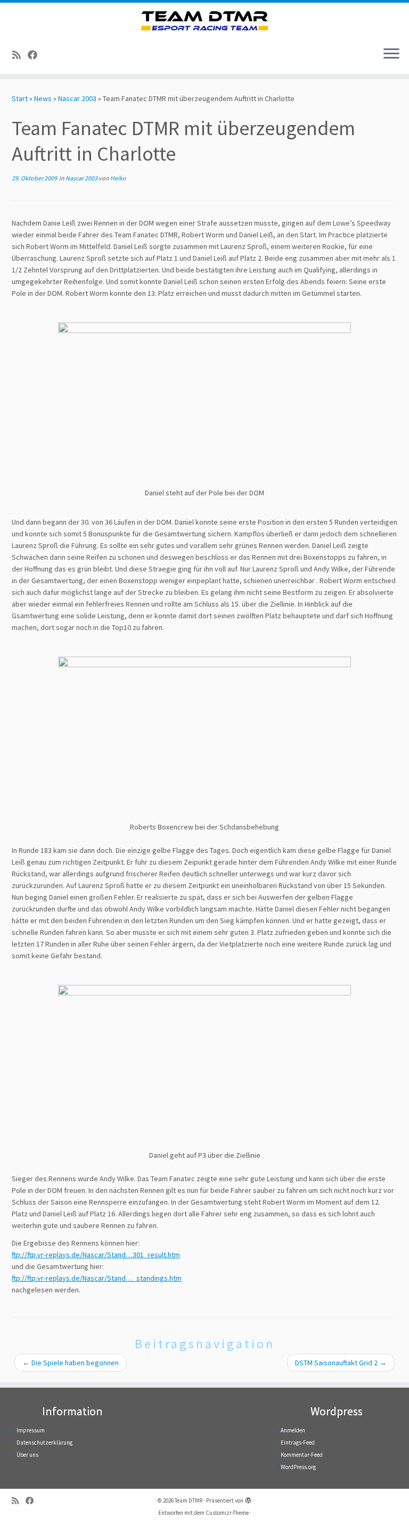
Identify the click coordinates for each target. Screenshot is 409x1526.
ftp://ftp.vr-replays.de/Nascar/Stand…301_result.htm (96, 1254)
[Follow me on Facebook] (36, 55)
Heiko (118, 178)
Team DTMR (188, 1500)
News (43, 98)
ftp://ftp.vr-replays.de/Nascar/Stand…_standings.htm (97, 1278)
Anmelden (293, 1430)
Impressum (31, 1430)
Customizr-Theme (227, 1512)
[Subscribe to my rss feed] (20, 55)
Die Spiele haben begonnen (70, 1362)
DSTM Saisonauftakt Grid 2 (341, 1362)
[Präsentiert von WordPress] (248, 1498)
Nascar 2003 (77, 98)
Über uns (27, 1454)
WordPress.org (298, 1467)
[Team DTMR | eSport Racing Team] (204, 20)
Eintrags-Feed (298, 1442)
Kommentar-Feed (302, 1454)
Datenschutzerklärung (44, 1442)
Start (20, 98)
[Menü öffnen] (391, 55)
